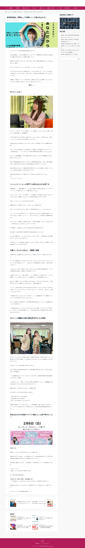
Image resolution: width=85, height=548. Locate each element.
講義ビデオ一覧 (50, 8)
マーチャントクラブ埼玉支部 (11, 11)
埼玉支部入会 (67, 8)
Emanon (51, 546)
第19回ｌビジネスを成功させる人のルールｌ (45, 518)
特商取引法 (37, 543)
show (33, 85)
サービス (34, 8)
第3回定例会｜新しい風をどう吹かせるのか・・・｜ (24, 518)
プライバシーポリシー (46, 543)
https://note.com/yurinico (16, 178)
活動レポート (42, 8)
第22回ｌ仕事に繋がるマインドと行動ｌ (69, 54)
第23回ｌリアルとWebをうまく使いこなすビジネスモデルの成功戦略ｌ (70, 51)
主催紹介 (18, 8)
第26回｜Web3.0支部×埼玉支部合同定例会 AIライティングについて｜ (70, 36)
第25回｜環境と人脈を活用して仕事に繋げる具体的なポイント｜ (70, 40)
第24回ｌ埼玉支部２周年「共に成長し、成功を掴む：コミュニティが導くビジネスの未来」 (70, 46)
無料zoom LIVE (26, 8)
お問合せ (75, 8)
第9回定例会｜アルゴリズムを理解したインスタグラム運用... (24, 526)
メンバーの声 (59, 8)
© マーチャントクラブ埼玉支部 (38, 546)
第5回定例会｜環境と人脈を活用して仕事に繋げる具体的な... (46, 526)
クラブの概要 (9, 8)
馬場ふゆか (17, 20)
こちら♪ (30, 491)
